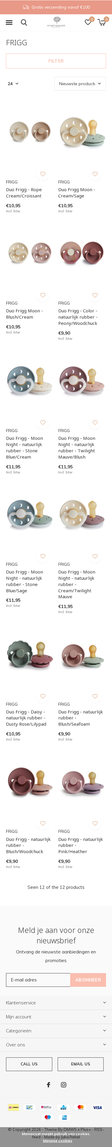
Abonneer (88, 980)
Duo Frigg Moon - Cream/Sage (76, 192)
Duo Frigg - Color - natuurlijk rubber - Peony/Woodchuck (78, 317)
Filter (56, 61)
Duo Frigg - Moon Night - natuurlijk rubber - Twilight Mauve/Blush (76, 447)
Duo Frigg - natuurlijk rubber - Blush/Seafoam (80, 718)
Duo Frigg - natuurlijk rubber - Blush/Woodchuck (28, 845)
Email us (80, 1064)
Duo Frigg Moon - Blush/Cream (24, 314)
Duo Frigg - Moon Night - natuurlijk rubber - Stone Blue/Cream (24, 447)
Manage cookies (57, 1140)
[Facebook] (48, 1084)
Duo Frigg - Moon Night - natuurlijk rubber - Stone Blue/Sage (24, 581)
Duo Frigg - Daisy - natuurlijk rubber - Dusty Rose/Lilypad (26, 718)
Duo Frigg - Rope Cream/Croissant (24, 192)
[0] (101, 22)
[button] (9, 22)
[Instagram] (63, 1084)
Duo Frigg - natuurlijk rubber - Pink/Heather (80, 845)
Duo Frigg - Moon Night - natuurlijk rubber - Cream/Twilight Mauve (76, 584)
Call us (29, 1064)
